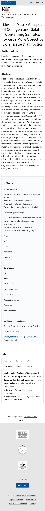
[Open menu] (42, 11)
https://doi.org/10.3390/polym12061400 (21, 336)
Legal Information (16, 499)
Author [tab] (19, 366)
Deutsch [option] (35, 2)
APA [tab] (28, 361)
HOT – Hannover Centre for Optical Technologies (18, 16)
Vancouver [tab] (8, 366)
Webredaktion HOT (30, 417)
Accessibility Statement (18, 503)
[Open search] (43, 2)
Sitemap (33, 503)
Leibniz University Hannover (26, 495)
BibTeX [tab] (29, 366)
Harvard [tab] (19, 361)
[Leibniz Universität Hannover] (8, 3)
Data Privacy (31, 499)
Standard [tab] (7, 361)
